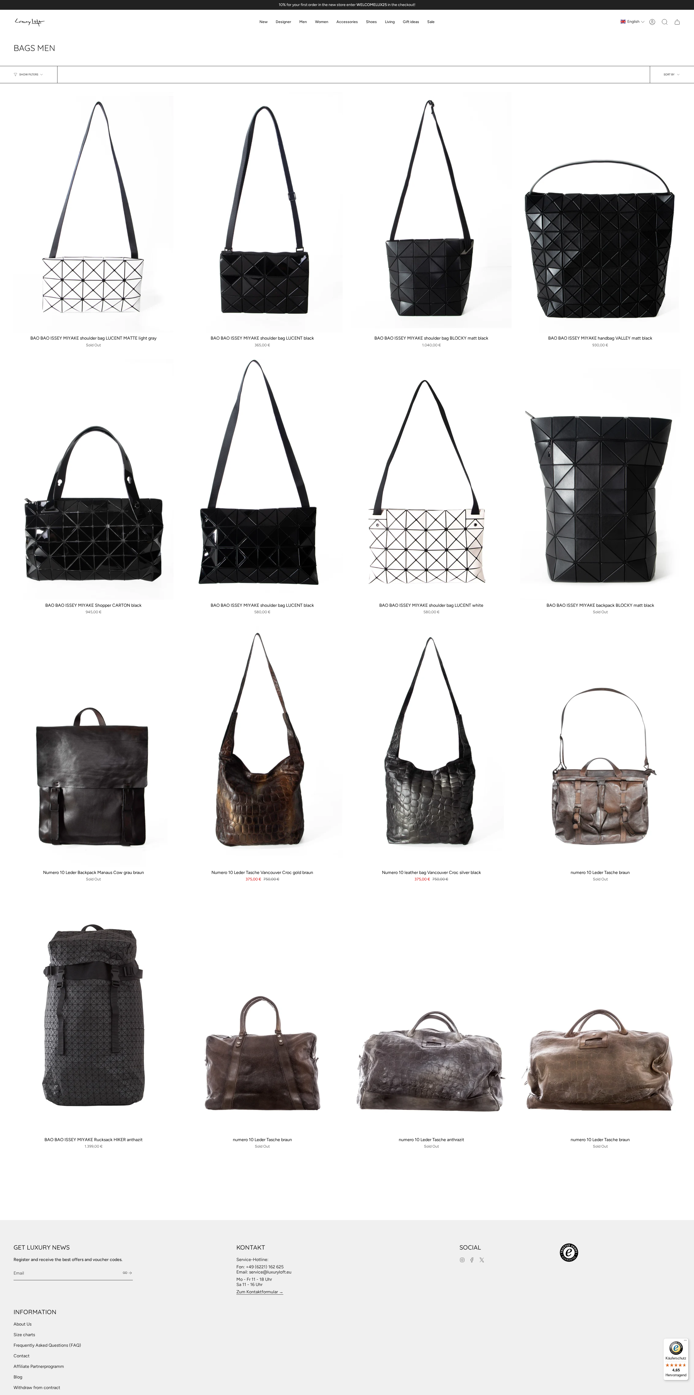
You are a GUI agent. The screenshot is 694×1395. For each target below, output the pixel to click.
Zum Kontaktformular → (259, 1291)
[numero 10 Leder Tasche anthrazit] (431, 1013)
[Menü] (685, 1341)
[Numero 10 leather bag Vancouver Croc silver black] (431, 746)
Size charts (24, 1334)
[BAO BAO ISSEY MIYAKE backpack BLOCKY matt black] (600, 479)
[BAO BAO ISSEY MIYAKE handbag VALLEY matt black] (600, 212)
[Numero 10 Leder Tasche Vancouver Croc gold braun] (262, 746)
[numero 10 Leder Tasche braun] (600, 746)
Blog (18, 1377)
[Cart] (677, 22)
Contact (22, 1355)
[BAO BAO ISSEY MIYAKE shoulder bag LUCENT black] (262, 212)
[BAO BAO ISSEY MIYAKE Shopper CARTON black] (93, 479)
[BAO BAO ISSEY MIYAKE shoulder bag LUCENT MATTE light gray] (93, 212)
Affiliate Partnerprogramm (39, 1366)
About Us (22, 1324)
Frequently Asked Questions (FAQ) (47, 1345)
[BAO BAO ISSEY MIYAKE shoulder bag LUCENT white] (431, 479)
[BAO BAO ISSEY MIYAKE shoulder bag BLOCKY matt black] (431, 212)
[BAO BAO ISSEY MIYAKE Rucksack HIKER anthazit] (93, 1013)
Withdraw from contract (37, 1387)
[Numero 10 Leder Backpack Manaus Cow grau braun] (93, 746)
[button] (283, 22)
